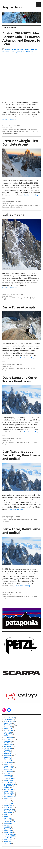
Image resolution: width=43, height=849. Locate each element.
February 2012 (9, 789)
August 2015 (8, 755)
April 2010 (7, 818)
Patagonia (17, 131)
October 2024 (8, 719)
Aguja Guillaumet (13, 298)
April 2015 (7, 759)
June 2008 (7, 839)
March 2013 (8, 777)
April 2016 (7, 752)
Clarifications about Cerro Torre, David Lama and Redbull (21, 455)
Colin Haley (31, 129)
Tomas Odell (6, 133)
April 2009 (7, 829)
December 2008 (9, 834)
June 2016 (7, 750)
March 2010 (8, 820)
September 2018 (9, 739)
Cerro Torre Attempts (19, 307)
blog (10, 128)
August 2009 (8, 823)
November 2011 (9, 795)
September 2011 (9, 796)
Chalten (23, 129)
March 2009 (8, 830)
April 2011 (7, 800)
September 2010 (9, 811)
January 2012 (8, 791)
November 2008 (9, 836)
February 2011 (8, 804)
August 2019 (8, 734)
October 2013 (8, 771)
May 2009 (7, 827)
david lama (33, 442)
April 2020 (7, 732)
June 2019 (7, 736)
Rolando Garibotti (15, 207)
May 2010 (7, 816)
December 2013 (9, 768)
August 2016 (8, 748)
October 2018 (8, 737)
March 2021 (8, 728)
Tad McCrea (34, 131)
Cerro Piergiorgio (33, 205)
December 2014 (9, 761)
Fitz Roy (11, 131)
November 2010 (9, 807)
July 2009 (7, 825)
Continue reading (9, 119)
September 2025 (9, 718)
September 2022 (9, 725)
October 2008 (8, 838)
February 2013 (9, 779)
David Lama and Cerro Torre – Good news (19, 379)
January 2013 (8, 780)
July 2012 (7, 788)
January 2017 (8, 745)
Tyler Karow (15, 133)
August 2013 (8, 775)
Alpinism (10, 129)
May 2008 (7, 841)
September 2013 (9, 773)
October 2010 (8, 809)
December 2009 (9, 822)
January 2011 (8, 805)
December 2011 (9, 793)
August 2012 (8, 786)
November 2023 (9, 721)
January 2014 (8, 766)
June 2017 (7, 743)
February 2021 (9, 730)
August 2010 (8, 813)
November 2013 (9, 770)
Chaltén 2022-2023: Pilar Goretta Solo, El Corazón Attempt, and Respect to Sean (21, 38)
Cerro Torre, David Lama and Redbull (21, 531)
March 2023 (8, 723)
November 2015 (9, 754)
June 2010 (7, 814)
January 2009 (8, 832)
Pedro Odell (25, 131)
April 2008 (7, 843)
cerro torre (25, 368)
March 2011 (8, 802)
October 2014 (8, 762)
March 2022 (8, 727)
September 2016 (9, 746)
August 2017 (8, 741)
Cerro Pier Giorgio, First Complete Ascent (20, 142)
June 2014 (7, 764)
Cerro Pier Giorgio (21, 205)
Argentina (17, 129)
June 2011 (7, 798)
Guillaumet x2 (13, 214)
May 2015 (7, 757)
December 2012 (9, 782)
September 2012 (9, 784)
